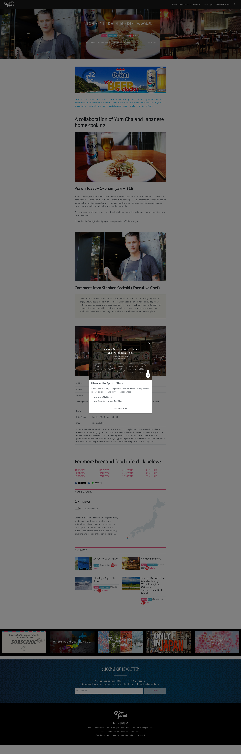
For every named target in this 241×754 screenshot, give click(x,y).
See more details (120, 408)
